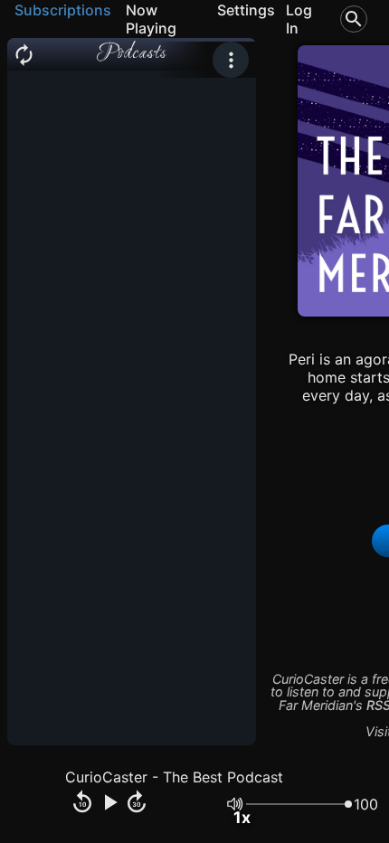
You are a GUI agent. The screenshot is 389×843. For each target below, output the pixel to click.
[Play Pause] (109, 804)
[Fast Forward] (136, 804)
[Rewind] (82, 804)
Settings (246, 10)
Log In (299, 19)
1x (242, 817)
